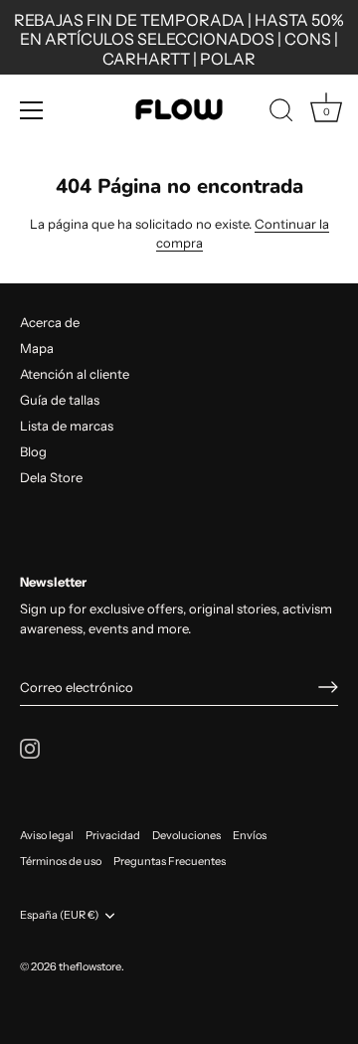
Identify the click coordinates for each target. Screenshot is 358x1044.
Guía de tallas (59, 400)
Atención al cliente (74, 374)
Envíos (250, 835)
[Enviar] (328, 687)
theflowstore (90, 966)
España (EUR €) (59, 915)
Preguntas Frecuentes (169, 861)
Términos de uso (60, 861)
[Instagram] (30, 747)
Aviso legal (47, 835)
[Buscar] (281, 113)
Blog (33, 451)
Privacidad (113, 835)
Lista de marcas (66, 426)
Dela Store (51, 477)
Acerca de (50, 322)
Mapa (37, 348)
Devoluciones (186, 835)
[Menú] (32, 110)
